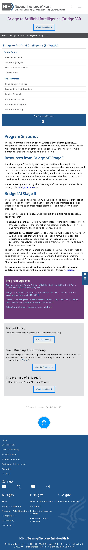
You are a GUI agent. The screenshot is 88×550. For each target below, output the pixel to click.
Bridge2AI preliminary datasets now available (28, 307)
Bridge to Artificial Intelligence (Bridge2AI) (31, 45)
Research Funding (10, 449)
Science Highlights (14, 62)
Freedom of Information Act (43, 501)
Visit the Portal (42, 339)
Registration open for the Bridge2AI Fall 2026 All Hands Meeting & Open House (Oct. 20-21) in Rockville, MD (41, 286)
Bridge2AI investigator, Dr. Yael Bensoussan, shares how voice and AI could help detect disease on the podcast (42, 300)
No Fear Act (35, 506)
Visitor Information (11, 506)
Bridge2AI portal (27, 187)
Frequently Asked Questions (18, 89)
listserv (70, 270)
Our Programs (8, 445)
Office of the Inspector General (41, 512)
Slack (24, 360)
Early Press (12, 72)
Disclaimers (7, 525)
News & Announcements (17, 67)
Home (4, 440)
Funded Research (13, 94)
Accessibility (8, 520)
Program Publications (15, 104)
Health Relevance (13, 57)
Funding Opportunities (16, 84)
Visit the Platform (42, 367)
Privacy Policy (8, 516)
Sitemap (6, 474)
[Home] (33, 7)
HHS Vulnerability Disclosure (39, 520)
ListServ (43, 121)
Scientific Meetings (14, 109)
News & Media (9, 454)
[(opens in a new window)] (18, 486)
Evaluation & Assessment (14, 464)
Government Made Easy (69, 501)
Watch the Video (43, 27)
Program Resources (14, 99)
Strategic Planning (11, 459)
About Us (6, 469)
